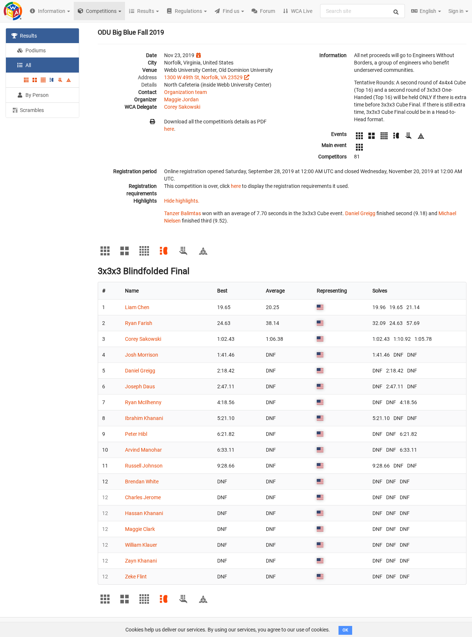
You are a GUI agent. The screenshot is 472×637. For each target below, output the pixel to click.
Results (28, 36)
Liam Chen (137, 307)
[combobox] (362, 11)
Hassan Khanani (144, 513)
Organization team (185, 92)
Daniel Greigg (360, 213)
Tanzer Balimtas (182, 213)
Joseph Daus (140, 386)
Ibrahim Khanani (144, 418)
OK (345, 630)
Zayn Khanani (141, 561)
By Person (36, 95)
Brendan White (142, 481)
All (27, 65)
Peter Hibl (136, 434)
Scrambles (31, 110)
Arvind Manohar (143, 450)
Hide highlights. (181, 201)
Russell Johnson (144, 466)
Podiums (35, 50)
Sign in (456, 11)
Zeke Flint (136, 577)
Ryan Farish (138, 323)
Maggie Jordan (181, 99)
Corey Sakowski (182, 107)
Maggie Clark (140, 529)
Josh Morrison (141, 355)
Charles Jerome (143, 497)
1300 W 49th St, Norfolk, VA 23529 (203, 77)
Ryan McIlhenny (143, 402)
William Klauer (141, 545)
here (169, 129)
